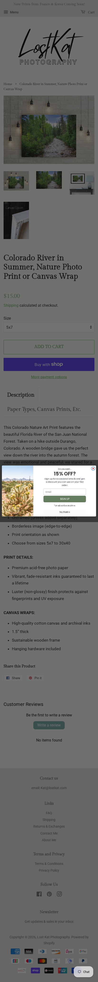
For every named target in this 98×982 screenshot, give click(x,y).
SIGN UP (64, 499)
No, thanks (65, 512)
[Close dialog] (93, 468)
